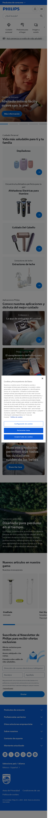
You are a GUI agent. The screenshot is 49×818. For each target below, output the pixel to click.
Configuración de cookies (23, 424)
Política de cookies (16, 417)
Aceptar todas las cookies (23, 437)
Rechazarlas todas (23, 430)
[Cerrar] (42, 378)
